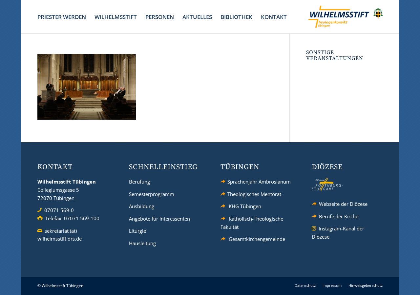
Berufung (139, 181)
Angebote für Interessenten (159, 218)
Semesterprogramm (151, 194)
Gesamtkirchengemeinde (257, 239)
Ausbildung (141, 206)
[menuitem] (61, 17)
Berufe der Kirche (338, 216)
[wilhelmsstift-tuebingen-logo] (345, 16)
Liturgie (137, 230)
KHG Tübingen (245, 206)
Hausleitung (142, 243)
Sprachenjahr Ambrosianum (259, 181)
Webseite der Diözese (343, 204)
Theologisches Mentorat (254, 194)
